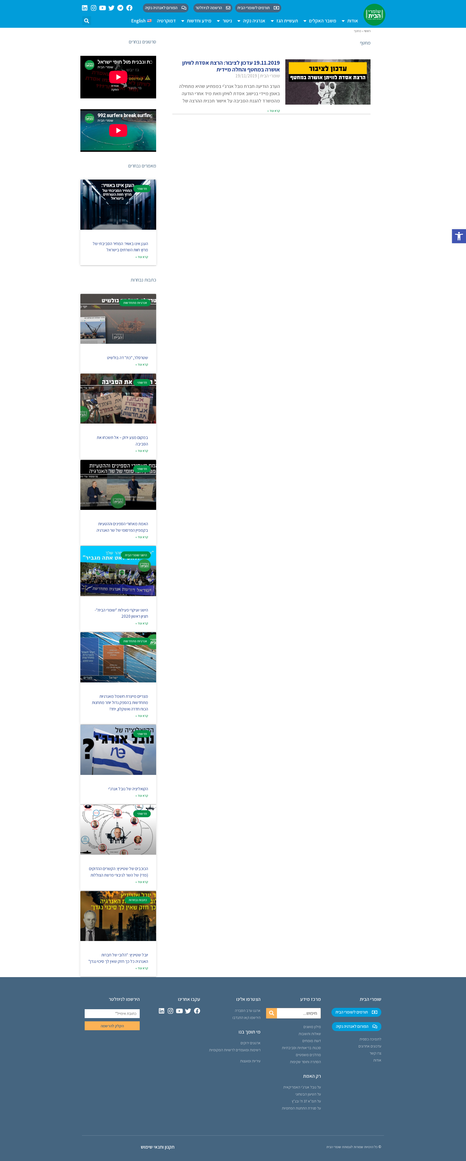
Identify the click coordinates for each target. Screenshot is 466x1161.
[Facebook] (129, 8)
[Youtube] (103, 8)
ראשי (367, 31)
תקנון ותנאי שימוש (157, 1147)
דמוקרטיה (166, 21)
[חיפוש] (271, 1013)
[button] (459, 236)
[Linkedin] (85, 8)
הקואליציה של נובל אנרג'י (128, 789)
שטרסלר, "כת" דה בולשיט (127, 357)
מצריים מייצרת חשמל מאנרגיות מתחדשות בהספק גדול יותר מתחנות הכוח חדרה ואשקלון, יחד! (120, 702)
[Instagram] (94, 8)
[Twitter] (111, 8)
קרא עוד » (273, 111)
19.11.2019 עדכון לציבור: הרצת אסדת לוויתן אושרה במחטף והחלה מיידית (231, 66)
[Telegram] (120, 8)
